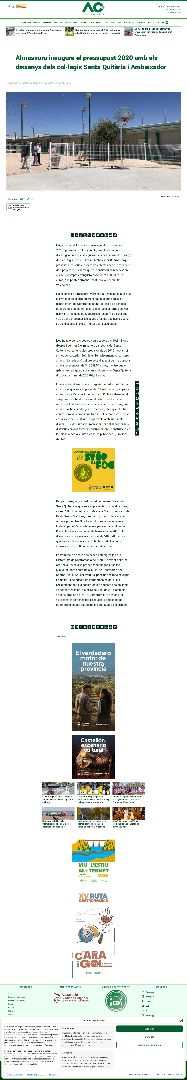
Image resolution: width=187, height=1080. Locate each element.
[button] (181, 1020)
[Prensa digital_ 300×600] (93, 934)
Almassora (61, 636)
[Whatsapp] (76, 235)
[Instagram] (81, 235)
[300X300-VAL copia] (93, 491)
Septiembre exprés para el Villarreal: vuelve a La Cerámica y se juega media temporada (93, 799)
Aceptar (149, 1029)
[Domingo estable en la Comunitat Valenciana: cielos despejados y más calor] (58, 813)
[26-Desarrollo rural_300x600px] (93, 730)
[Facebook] (85, 235)
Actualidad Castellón (170, 196)
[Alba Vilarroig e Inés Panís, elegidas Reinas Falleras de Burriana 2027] (128, 813)
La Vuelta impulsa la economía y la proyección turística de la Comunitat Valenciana (153, 32)
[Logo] (93, 9)
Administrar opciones (149, 1045)
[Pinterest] (115, 235)
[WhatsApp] (143, 1015)
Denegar (149, 1037)
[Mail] (143, 1006)
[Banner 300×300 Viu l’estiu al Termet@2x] (93, 861)
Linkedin (149, 1001)
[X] (89, 235)
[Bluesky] (102, 235)
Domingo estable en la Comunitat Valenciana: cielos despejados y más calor (56, 824)
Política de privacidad (36, 1075)
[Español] (23, 6)
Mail (147, 1006)
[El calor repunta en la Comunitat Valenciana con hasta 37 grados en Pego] (10, 31)
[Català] (18, 6)
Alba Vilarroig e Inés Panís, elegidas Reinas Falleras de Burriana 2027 (125, 824)
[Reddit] (110, 235)
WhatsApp (150, 1015)
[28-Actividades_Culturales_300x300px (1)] (93, 778)
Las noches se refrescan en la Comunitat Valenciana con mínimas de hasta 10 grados (91, 824)
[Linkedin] (106, 235)
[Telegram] (93, 235)
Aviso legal (53, 1075)
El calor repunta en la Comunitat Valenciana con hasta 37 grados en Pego (57, 799)
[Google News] (72, 235)
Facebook (150, 992)
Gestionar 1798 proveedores (140, 1074)
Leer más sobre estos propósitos (169, 1074)
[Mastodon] (98, 235)
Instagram (150, 997)
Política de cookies (15, 1075)
